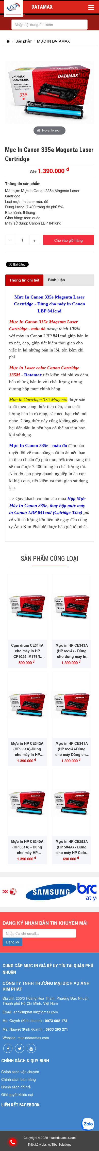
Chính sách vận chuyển (20, 1071)
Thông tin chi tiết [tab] (24, 280)
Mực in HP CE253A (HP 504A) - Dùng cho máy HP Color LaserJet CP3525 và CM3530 (72, 852)
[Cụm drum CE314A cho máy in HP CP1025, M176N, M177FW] (27, 607)
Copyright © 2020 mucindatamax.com (50, 1137)
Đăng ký (12, 941)
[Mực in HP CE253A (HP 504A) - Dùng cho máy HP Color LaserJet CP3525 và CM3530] (71, 803)
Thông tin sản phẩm (22, 183)
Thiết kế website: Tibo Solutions (49, 1144)
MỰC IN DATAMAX (53, 41)
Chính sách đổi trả (16, 1086)
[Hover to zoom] (49, 91)
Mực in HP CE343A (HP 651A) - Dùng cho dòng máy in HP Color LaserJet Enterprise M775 (72, 656)
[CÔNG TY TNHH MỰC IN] (13, 8)
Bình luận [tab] (56, 280)
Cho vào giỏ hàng (68, 240)
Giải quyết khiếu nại (17, 1094)
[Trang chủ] (8, 41)
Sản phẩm (23, 41)
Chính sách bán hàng (18, 1079)
